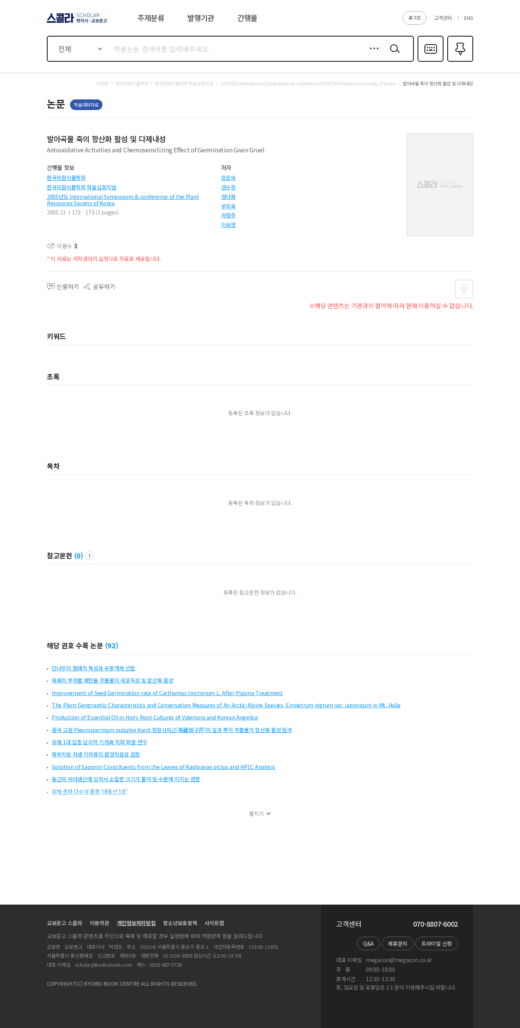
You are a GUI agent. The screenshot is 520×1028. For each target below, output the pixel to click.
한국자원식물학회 (66, 177)
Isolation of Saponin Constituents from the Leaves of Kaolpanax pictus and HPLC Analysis (163, 767)
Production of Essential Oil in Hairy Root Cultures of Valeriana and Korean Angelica (155, 717)
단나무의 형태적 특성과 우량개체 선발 (93, 668)
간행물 (247, 17)
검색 (393, 54)
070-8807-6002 (435, 924)
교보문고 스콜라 (64, 923)
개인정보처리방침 (136, 923)
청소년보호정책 (180, 923)
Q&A (368, 943)
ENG (468, 17)
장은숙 (228, 177)
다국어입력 (430, 61)
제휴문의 (397, 943)
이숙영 (228, 225)
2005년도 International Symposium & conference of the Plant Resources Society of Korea (123, 200)
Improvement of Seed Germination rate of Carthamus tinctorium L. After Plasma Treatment (167, 693)
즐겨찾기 (459, 61)
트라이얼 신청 (436, 943)
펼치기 (256, 814)
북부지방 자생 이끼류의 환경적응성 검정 (96, 754)
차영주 (228, 215)
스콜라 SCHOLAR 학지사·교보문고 (76, 22)
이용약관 (99, 923)
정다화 (228, 196)
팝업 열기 (89, 556)
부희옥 (228, 206)
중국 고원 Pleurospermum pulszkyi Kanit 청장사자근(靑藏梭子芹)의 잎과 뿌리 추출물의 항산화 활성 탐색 (172, 730)
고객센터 (443, 17)
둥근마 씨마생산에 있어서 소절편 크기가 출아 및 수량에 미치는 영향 (126, 779)
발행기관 (200, 17)
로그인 (414, 17)
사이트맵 (214, 923)
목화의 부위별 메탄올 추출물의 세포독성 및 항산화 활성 (112, 680)
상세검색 (372, 54)
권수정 (228, 187)
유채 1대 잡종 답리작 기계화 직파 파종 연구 (99, 742)
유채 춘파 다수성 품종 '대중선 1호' (90, 791)
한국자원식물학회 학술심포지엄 (81, 187)
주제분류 (150, 17)
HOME (103, 83)
